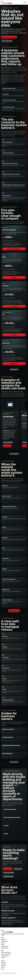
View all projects (14, 453)
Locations (3, 963)
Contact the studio (8, 876)
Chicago (6, 833)
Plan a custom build (7, 41)
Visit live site (7, 446)
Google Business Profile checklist (11, 745)
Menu (25, 2)
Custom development (6, 952)
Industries (3, 965)
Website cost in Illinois (8, 729)
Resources (3, 962)
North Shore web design (10, 809)
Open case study (8, 442)
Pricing (2, 944)
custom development (6, 923)
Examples (3, 939)
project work (16, 913)
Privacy (2, 967)
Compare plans (14, 369)
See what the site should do (9, 37)
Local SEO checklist (7, 737)
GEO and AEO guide (7, 753)
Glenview (6, 825)
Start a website (7, 869)
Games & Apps (4, 941)
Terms (2, 969)
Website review (4, 956)
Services (3, 942)
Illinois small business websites (12, 817)
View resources (14, 762)
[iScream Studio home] (6, 2)
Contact (3, 957)
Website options (4, 948)
